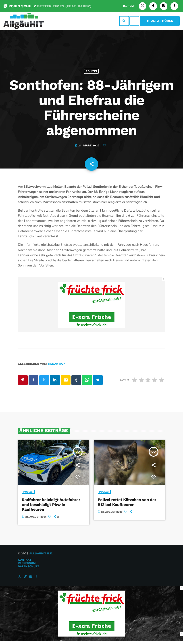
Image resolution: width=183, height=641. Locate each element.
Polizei (91, 71)
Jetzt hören (159, 21)
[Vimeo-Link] (23, 21)
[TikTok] (153, 6)
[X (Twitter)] (142, 6)
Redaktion (57, 364)
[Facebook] (174, 6)
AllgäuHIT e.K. (41, 553)
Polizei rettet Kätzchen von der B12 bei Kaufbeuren (127, 502)
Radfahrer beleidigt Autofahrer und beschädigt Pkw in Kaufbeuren (51, 504)
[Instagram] (164, 6)
